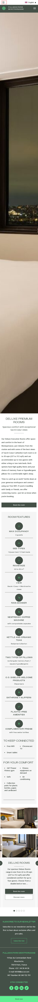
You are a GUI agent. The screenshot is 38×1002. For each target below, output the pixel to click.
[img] (4, 8)
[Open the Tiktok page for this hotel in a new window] (27, 988)
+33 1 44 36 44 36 (22, 968)
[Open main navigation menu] (34, 8)
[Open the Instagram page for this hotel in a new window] (16, 988)
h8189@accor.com (22, 972)
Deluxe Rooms (19, 863)
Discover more (19, 897)
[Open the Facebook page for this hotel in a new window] (11, 988)
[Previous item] (2, 818)
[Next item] (35, 818)
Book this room (19, 505)
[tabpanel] (19, 213)
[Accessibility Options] (4, 2)
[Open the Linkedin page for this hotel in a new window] (21, 988)
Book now (19, 999)
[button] (19, 818)
